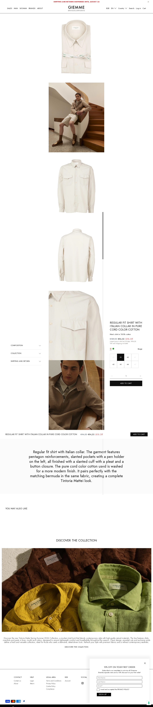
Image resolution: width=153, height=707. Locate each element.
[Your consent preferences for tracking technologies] (149, 703)
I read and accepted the (114, 689)
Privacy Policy (123, 689)
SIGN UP (103, 694)
